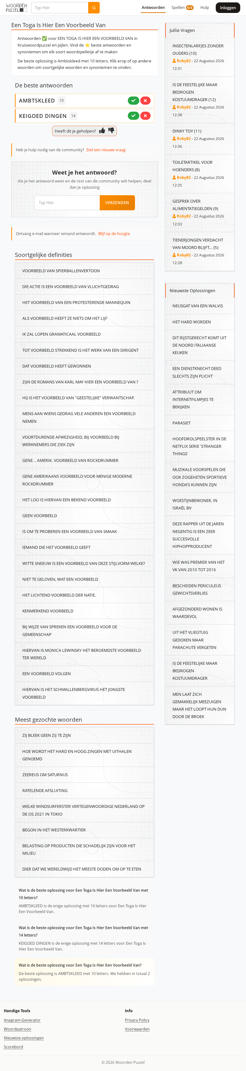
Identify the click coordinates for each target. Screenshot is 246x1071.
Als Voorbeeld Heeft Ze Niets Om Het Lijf (64, 318)
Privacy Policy (137, 1020)
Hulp (204, 7)
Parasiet (181, 423)
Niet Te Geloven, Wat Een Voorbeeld (60, 579)
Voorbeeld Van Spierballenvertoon (61, 270)
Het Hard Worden (191, 322)
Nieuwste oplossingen (24, 1038)
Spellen (182, 7)
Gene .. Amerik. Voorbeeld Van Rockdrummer (70, 460)
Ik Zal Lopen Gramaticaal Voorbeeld (61, 334)
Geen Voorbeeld (39, 515)
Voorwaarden (137, 1029)
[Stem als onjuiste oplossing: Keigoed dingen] (145, 116)
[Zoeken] (94, 7)
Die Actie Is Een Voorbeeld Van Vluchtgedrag (70, 286)
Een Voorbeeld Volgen (46, 673)
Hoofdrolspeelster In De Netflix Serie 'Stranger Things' (199, 446)
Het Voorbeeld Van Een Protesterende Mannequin (76, 302)
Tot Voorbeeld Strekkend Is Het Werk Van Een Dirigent (80, 350)
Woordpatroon (17, 1029)
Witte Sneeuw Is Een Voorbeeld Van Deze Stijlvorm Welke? (83, 563)
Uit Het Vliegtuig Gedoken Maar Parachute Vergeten (194, 639)
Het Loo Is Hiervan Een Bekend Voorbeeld (66, 499)
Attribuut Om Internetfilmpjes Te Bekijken (193, 399)
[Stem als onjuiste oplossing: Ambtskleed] (145, 101)
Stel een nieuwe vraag (106, 149)
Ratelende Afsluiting (45, 790)
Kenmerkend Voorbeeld (47, 611)
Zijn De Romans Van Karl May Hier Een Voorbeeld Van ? (80, 382)
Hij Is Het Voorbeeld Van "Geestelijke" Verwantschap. (78, 397)
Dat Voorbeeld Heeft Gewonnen (56, 366)
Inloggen (228, 7)
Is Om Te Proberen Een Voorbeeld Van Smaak (69, 531)
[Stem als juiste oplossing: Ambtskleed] (133, 101)
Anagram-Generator (22, 1020)
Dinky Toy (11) (186, 131)
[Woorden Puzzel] (16, 7)
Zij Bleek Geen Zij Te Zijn (46, 735)
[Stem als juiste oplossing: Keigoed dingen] (133, 116)
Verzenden (117, 202)
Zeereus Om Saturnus (45, 774)
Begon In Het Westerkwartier (54, 830)
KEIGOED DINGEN (43, 115)
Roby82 (183, 60)
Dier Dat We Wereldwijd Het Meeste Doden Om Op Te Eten (81, 869)
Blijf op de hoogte (114, 233)
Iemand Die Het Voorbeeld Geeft (56, 547)
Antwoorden (153, 7)
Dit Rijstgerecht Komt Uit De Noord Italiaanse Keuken (199, 345)
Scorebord (13, 1046)
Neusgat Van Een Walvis (197, 306)
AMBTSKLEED (37, 100)
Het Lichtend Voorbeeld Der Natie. (59, 595)
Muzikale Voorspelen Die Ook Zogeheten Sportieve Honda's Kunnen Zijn (199, 476)
